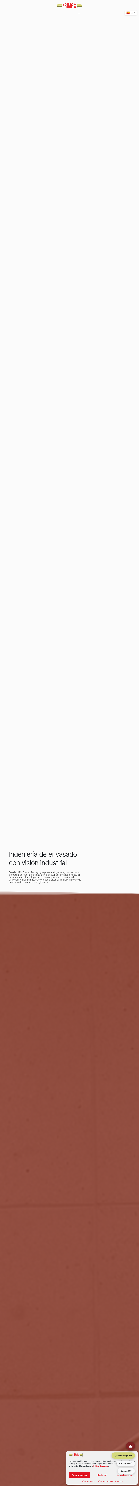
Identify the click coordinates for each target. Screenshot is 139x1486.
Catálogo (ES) (125, 1463)
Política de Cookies (88, 1481)
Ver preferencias (124, 1475)
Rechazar (102, 1475)
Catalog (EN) (126, 1471)
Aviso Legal (119, 1481)
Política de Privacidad (105, 1481)
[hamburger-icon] (79, 13)
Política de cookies (100, 1466)
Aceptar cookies (79, 1475)
